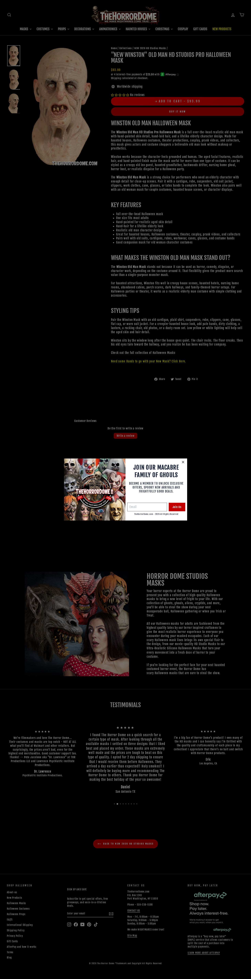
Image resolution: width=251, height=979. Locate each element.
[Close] (183, 462)
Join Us (177, 507)
